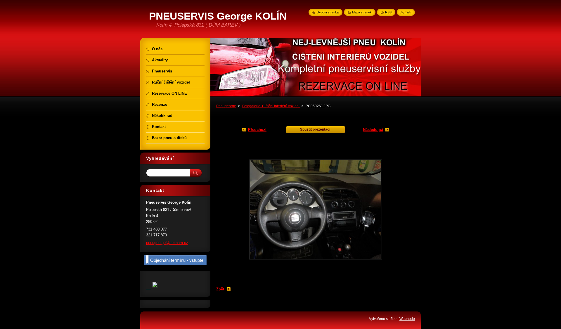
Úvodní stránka (328, 12)
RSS (388, 12)
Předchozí (257, 129)
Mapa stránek (362, 12)
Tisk (408, 12)
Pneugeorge (226, 106)
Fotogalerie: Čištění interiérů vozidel (271, 106)
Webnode (407, 319)
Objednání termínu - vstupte (176, 260)
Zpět (220, 289)
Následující (373, 129)
